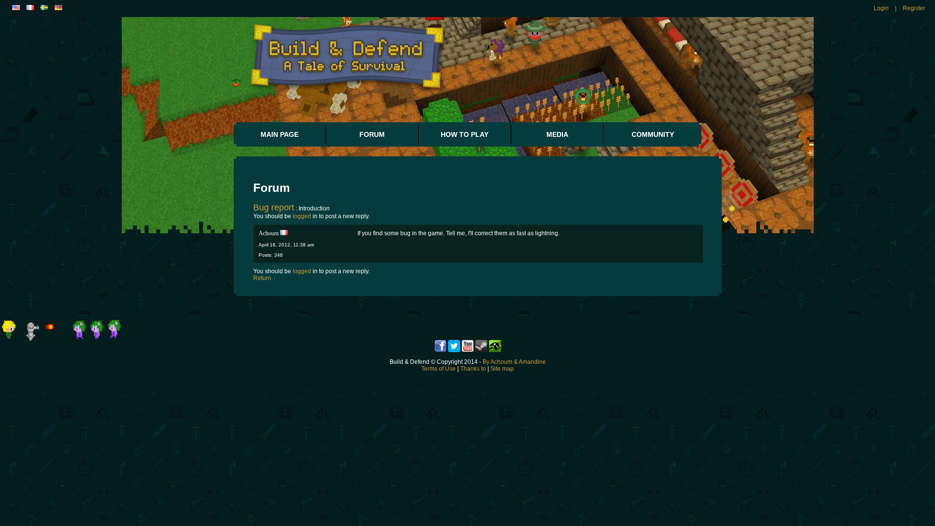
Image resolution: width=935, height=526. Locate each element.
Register (914, 8)
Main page (280, 134)
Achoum (269, 233)
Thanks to (473, 368)
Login (881, 8)
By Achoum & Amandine (514, 361)
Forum (372, 134)
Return (262, 278)
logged (302, 216)
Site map (502, 368)
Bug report (273, 207)
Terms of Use (438, 368)
